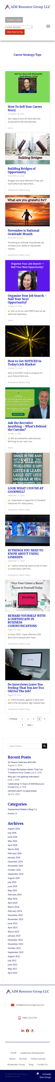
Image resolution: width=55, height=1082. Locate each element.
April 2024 (12, 902)
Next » (30, 725)
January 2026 (14, 857)
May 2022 (12, 968)
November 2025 (15, 865)
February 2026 (15, 853)
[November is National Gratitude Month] (27, 227)
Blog (31, 1064)
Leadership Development (32, 1052)
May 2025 (12, 890)
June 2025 (12, 886)
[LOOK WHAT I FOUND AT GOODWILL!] (27, 483)
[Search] (44, 746)
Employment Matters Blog (19, 190)
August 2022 (14, 956)
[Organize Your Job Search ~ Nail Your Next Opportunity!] (27, 292)
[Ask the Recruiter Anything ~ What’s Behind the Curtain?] (27, 419)
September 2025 (16, 874)
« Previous (13, 719)
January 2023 (14, 935)
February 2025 (15, 894)
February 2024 (15, 911)
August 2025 (14, 878)
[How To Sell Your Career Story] (27, 101)
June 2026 (12, 836)
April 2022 (12, 972)
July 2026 (12, 832)
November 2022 (15, 944)
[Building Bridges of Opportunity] (27, 163)
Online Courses (38, 1058)
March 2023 (13, 931)
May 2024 (12, 898)
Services (23, 1058)
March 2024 (13, 907)
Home (13, 1052)
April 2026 (12, 845)
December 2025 (15, 861)
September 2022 (16, 952)
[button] (14, 20)
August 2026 (14, 828)
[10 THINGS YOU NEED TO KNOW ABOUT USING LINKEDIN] (27, 547)
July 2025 (12, 882)
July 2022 (12, 960)
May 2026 (12, 841)
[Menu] (48, 26)
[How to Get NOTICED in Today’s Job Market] (27, 355)
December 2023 (15, 915)
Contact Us (42, 1064)
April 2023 (12, 927)
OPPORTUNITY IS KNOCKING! (22, 791)
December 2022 (15, 939)
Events (10, 128)
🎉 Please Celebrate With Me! (22, 762)
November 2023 (15, 919)
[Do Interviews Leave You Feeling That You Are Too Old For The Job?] (27, 681)
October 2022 (14, 948)
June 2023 (12, 923)
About (12, 1058)
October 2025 (14, 869)
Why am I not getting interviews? (23, 776)
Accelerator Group (16, 1064)
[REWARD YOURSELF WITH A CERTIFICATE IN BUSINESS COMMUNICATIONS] (27, 614)
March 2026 (13, 849)
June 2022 (12, 964)
